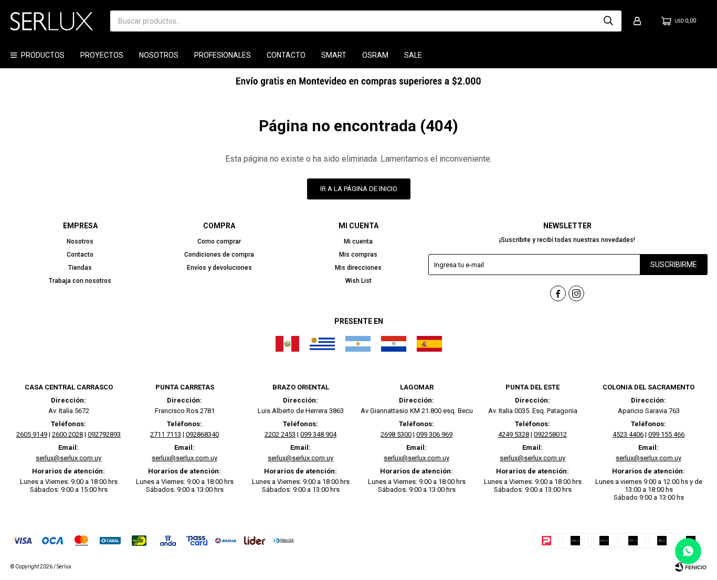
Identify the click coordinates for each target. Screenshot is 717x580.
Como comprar (219, 241)
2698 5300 (396, 434)
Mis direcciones (358, 267)
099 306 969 (434, 434)
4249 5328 (513, 434)
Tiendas (80, 267)
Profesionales (222, 55)
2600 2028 (67, 434)
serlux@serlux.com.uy (68, 458)
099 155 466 (666, 434)
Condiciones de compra (219, 254)
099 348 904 (318, 434)
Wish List (358, 280)
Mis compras (358, 254)
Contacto (286, 55)
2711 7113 (165, 434)
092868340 (202, 434)
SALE (413, 55)
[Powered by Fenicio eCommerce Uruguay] (691, 567)
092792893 (104, 434)
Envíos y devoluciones (219, 267)
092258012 (550, 434)
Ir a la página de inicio (358, 189)
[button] (608, 20)
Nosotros (158, 55)
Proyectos (101, 55)
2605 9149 (31, 434)
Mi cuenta (358, 241)
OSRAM (375, 55)
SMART (333, 55)
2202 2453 (280, 434)
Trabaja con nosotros (80, 280)
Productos (43, 55)
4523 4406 (628, 434)
